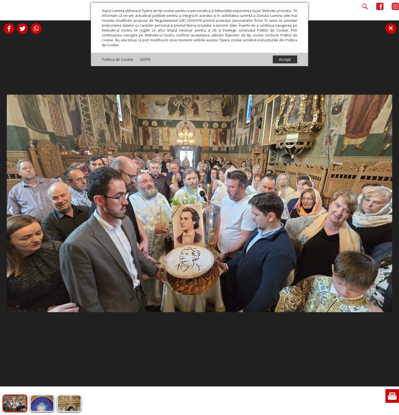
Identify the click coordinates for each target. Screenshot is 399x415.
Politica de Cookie (117, 59)
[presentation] (10, 208)
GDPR (145, 59)
